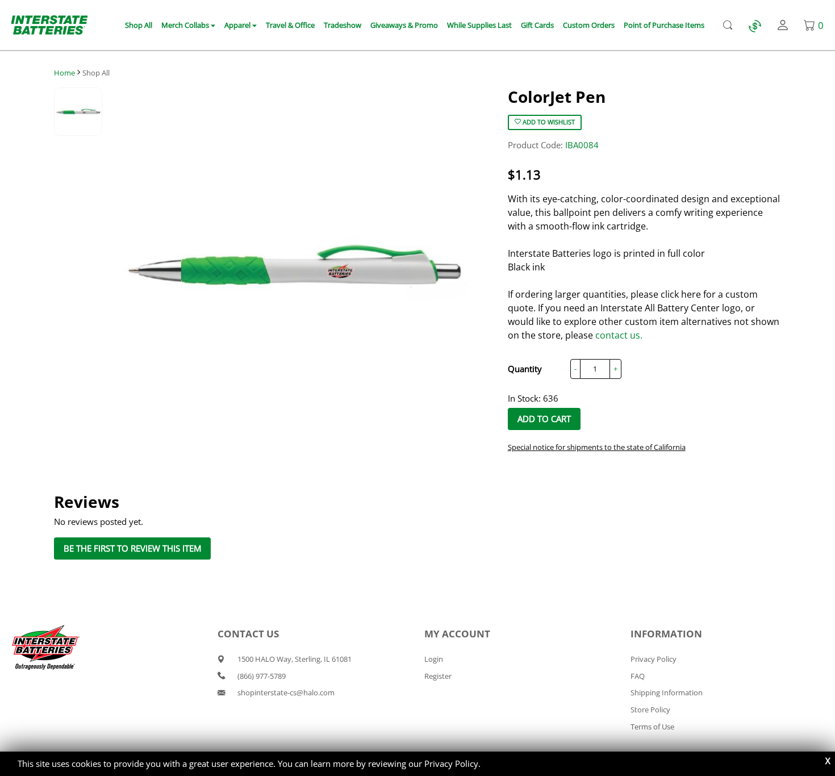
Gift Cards (537, 25)
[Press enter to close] (828, 761)
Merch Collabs (186, 25)
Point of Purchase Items (664, 25)
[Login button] (783, 25)
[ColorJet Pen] (294, 265)
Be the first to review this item (132, 548)
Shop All (138, 25)
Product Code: (553, 145)
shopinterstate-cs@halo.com (286, 692)
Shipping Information (667, 692)
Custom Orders (589, 25)
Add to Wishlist (548, 122)
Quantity (525, 369)
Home (64, 73)
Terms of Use (652, 726)
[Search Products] (727, 25)
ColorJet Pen (557, 96)
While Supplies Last (479, 25)
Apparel (238, 25)
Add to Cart (544, 418)
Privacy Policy (451, 764)
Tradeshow (342, 25)
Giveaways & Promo (404, 25)
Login (433, 659)
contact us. (618, 335)
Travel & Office (290, 25)
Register (438, 676)
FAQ (638, 676)
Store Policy (650, 709)
